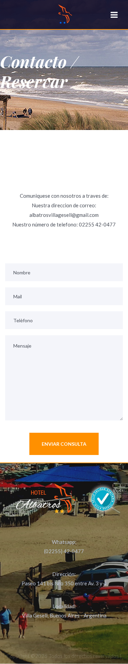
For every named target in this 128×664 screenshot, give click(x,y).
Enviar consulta (64, 444)
